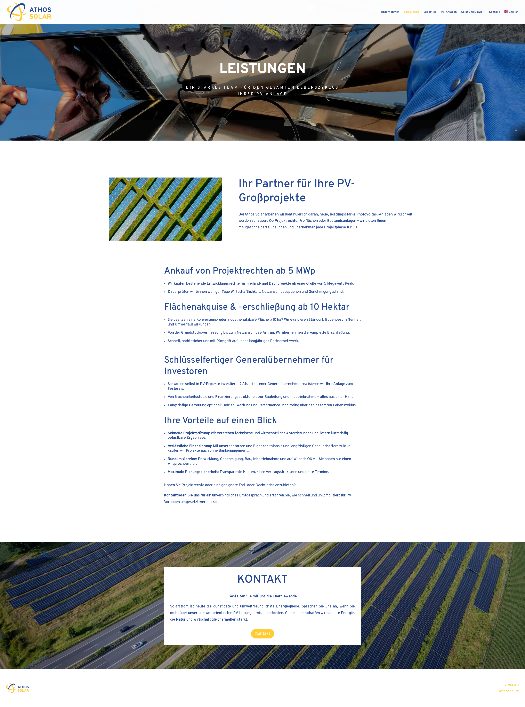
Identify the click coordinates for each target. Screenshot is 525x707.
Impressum (509, 684)
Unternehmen (390, 12)
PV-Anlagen (449, 12)
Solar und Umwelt (473, 12)
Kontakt (494, 12)
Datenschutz (508, 691)
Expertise (429, 12)
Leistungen (411, 12)
